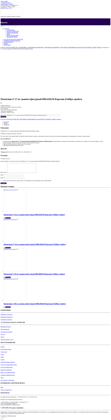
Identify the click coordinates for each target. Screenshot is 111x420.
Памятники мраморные (7, 317)
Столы (2, 354)
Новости (6, 43)
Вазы (2, 387)
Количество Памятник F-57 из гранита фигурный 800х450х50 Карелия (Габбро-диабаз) (23, 115)
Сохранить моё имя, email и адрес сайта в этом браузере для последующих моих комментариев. (27, 180)
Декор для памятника (6, 389)
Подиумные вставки (6, 349)
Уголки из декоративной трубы (9, 364)
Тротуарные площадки (6, 331)
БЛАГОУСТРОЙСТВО (13, 31)
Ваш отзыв (4, 172)
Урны (2, 377)
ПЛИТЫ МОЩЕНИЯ (12, 32)
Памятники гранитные (6, 314)
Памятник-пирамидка (6, 370)
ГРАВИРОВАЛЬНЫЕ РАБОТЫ (12, 40)
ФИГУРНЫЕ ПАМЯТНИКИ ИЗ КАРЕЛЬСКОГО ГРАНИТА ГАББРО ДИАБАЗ (81, 47)
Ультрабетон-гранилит (6, 319)
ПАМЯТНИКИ (11, 30)
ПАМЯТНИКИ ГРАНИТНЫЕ (35, 47)
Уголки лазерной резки (7, 367)
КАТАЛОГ (6, 28)
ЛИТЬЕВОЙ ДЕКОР (12, 37)
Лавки (2, 357)
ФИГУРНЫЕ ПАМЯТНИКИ (51, 47)
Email (2, 177)
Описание (6, 122)
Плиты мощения (5, 329)
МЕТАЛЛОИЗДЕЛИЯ (12, 35)
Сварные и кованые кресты (8, 375)
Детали (5, 123)
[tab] (57, 122)
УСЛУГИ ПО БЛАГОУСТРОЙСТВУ (13, 39)
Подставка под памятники (7, 380)
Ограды (3, 346)
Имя (2, 175)
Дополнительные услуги (7, 339)
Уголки (2, 359)
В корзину (3, 116)
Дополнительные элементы (8, 362)
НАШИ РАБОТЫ (8, 42)
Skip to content (4, 1)
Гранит (2, 337)
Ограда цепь (4, 352)
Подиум (3, 334)
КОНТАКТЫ (7, 45)
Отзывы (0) (6, 124)
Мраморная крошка (6, 326)
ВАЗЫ (8, 34)
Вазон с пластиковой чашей (8, 372)
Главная (3, 47)
